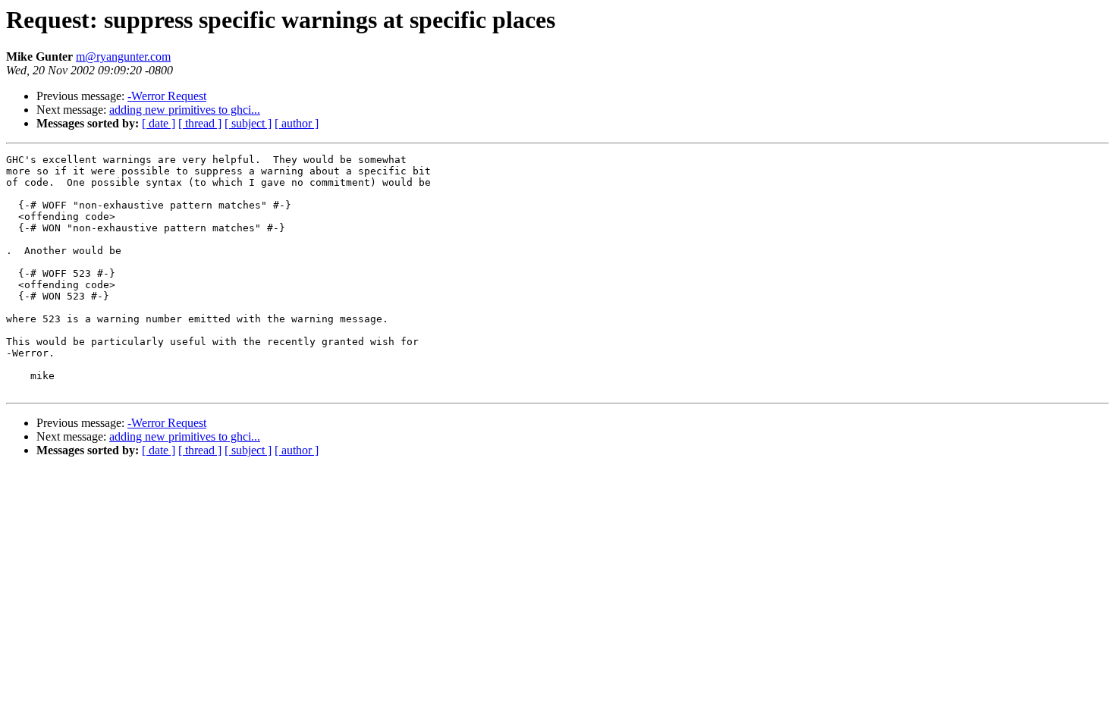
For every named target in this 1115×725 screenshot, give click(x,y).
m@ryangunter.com (123, 56)
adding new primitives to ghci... (184, 109)
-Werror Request (166, 95)
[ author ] (297, 123)
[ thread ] (199, 123)
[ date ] (158, 123)
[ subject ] (248, 123)
